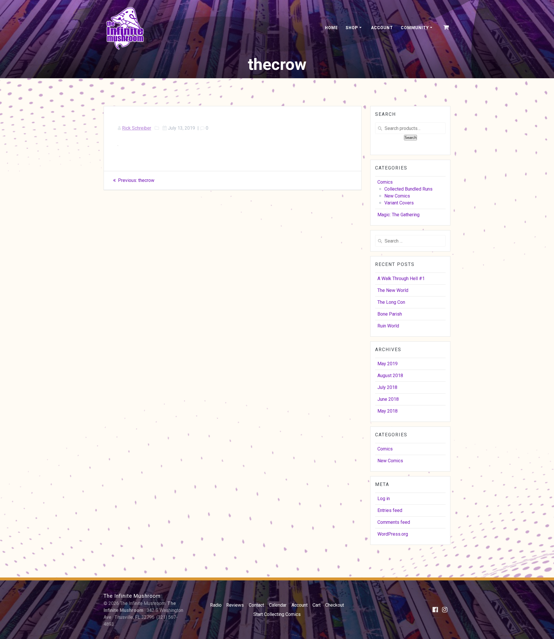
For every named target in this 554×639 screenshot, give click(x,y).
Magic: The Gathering (398, 214)
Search (410, 137)
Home (331, 27)
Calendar (278, 605)
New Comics (397, 196)
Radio (216, 605)
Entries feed (389, 510)
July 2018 (387, 387)
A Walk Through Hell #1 (401, 278)
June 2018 (388, 399)
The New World (392, 290)
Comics (385, 182)
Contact (256, 605)
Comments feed (393, 522)
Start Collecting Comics (277, 614)
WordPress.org (392, 534)
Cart (316, 605)
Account (382, 27)
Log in (383, 498)
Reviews (235, 605)
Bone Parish (389, 314)
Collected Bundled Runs (408, 189)
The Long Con (391, 302)
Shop (352, 27)
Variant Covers (399, 203)
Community (415, 27)
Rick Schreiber (136, 128)
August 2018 (390, 375)
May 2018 (387, 411)
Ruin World (388, 326)
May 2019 (387, 363)
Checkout (334, 605)
